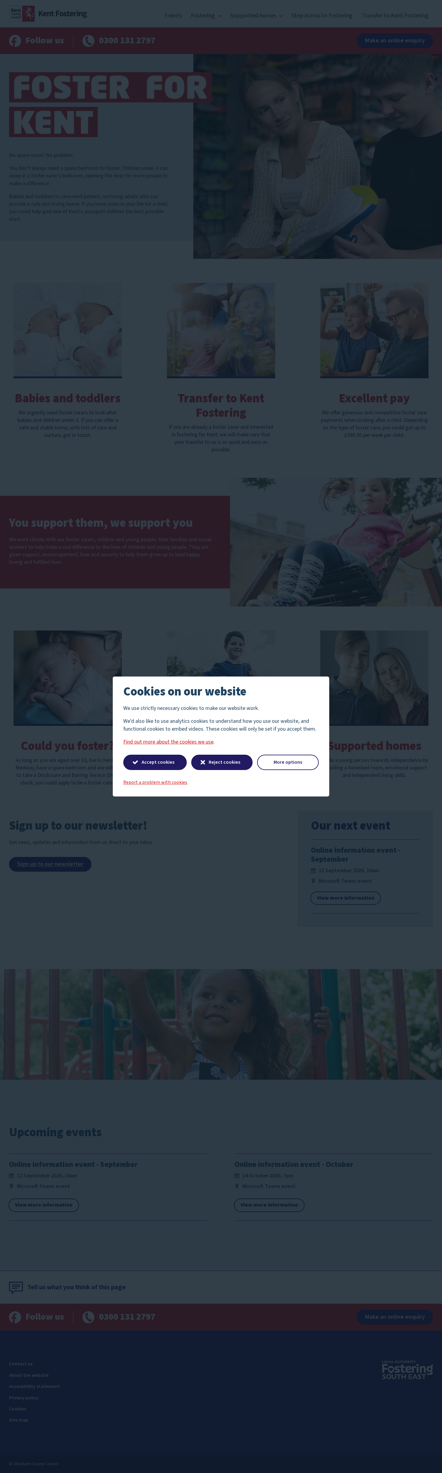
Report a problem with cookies (155, 782)
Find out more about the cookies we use (168, 742)
